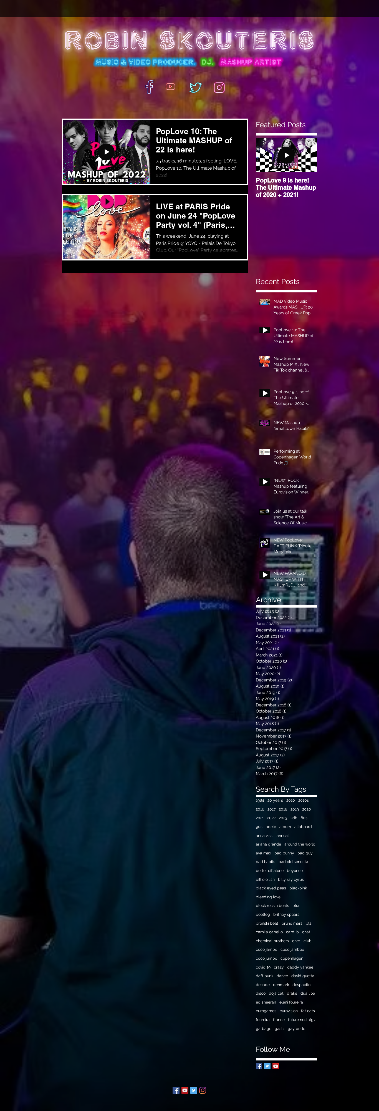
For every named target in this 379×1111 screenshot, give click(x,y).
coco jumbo (266, 958)
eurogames (266, 1011)
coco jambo (266, 949)
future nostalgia (302, 1019)
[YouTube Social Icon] (275, 1066)
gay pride (296, 1028)
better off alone (270, 870)
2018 (283, 809)
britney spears (286, 914)
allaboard (303, 826)
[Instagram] (202, 1090)
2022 (271, 818)
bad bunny (284, 853)
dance (282, 976)
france (279, 1019)
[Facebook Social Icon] (176, 1090)
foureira (263, 1019)
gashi (279, 1028)
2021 (260, 818)
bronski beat (267, 923)
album (285, 826)
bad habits (265, 861)
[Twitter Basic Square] (267, 1066)
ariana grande (268, 844)
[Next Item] (307, 155)
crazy (279, 967)
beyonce (295, 870)
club (308, 941)
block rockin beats (272, 905)
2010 (290, 800)
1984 (260, 800)
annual (283, 835)
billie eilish (265, 879)
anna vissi (264, 835)
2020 (306, 809)
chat (306, 932)
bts (309, 923)
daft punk (264, 976)
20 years (275, 800)
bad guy (305, 853)
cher (296, 941)
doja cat (276, 993)
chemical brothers (272, 941)
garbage (263, 1028)
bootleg (263, 914)
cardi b (292, 932)
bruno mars (292, 923)
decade (263, 984)
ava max (263, 853)
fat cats (308, 1011)
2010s (303, 800)
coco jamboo (292, 949)
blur (296, 905)
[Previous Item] (264, 155)
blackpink (298, 888)
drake (292, 993)
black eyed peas (271, 888)
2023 (283, 818)
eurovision (289, 1011)
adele (271, 826)
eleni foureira (291, 1002)
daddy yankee (300, 967)
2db (293, 818)
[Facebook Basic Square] (259, 1066)
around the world (299, 844)
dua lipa (307, 993)
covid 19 (263, 967)
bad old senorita (293, 861)
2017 (271, 809)
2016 (260, 809)
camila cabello (269, 932)
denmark (281, 984)
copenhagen (292, 958)
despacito (301, 984)
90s (259, 826)
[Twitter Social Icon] (193, 1090)
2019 (294, 809)
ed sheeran (266, 1002)
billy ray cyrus (291, 879)
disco (261, 993)
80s (304, 818)
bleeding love (268, 897)
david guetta (302, 976)
